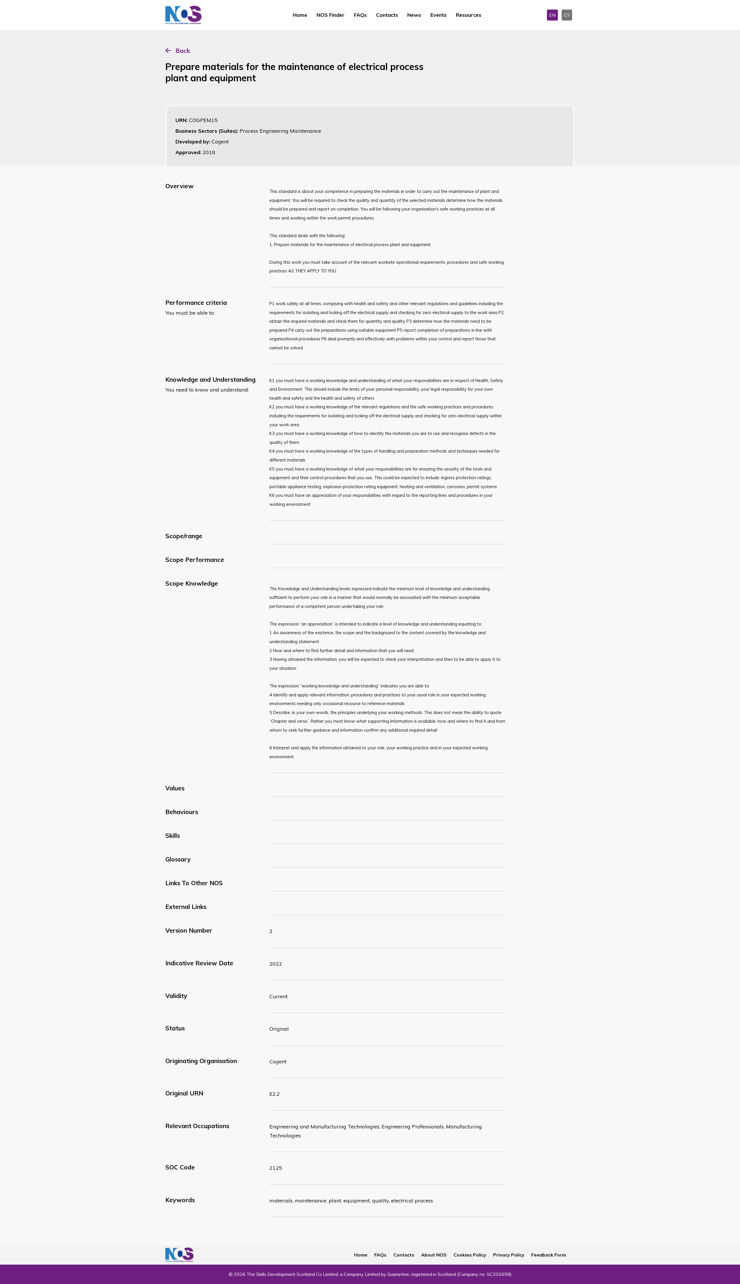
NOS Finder (331, 15)
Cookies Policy (470, 1255)
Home (300, 15)
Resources (468, 15)
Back (182, 50)
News (414, 15)
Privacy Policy (508, 1255)
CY (567, 15)
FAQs (360, 15)
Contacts (387, 15)
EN (552, 15)
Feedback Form (548, 1255)
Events (438, 15)
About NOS (434, 1255)
